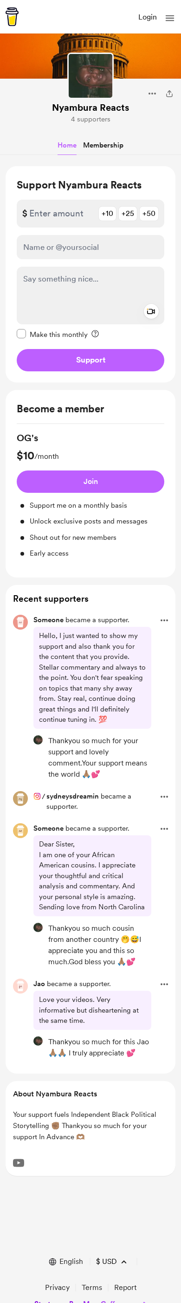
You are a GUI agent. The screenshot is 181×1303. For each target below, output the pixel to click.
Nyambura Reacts (90, 107)
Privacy (57, 1287)
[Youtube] (18, 1163)
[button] (169, 18)
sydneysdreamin (72, 796)
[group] (90, 495)
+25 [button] (128, 213)
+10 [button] (107, 213)
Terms (92, 1287)
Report (125, 1287)
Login (147, 17)
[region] (90, 274)
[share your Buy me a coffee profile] (169, 93)
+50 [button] (148, 213)
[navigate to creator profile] (90, 76)
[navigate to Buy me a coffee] (12, 16)
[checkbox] (52, 334)
